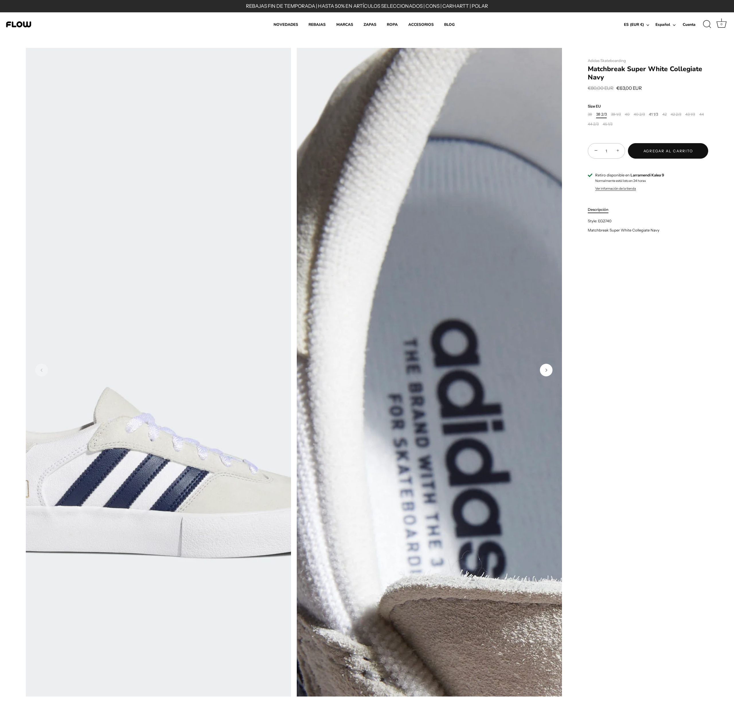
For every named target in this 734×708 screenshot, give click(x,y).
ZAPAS (370, 24)
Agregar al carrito (668, 151)
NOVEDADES (286, 24)
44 (701, 114)
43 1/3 (690, 114)
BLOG (449, 24)
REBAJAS (317, 24)
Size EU (594, 106)
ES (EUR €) (634, 24)
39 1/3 (616, 114)
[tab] (601, 210)
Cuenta (689, 24)
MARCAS (344, 24)
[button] (41, 370)
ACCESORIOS (421, 24)
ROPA (392, 24)
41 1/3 (653, 114)
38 (590, 114)
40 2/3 (639, 114)
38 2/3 (601, 114)
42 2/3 (676, 114)
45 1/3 (607, 124)
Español (662, 24)
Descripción (598, 209)
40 (627, 114)
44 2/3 (593, 124)
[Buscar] (707, 24)
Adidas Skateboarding (607, 60)
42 (664, 114)
